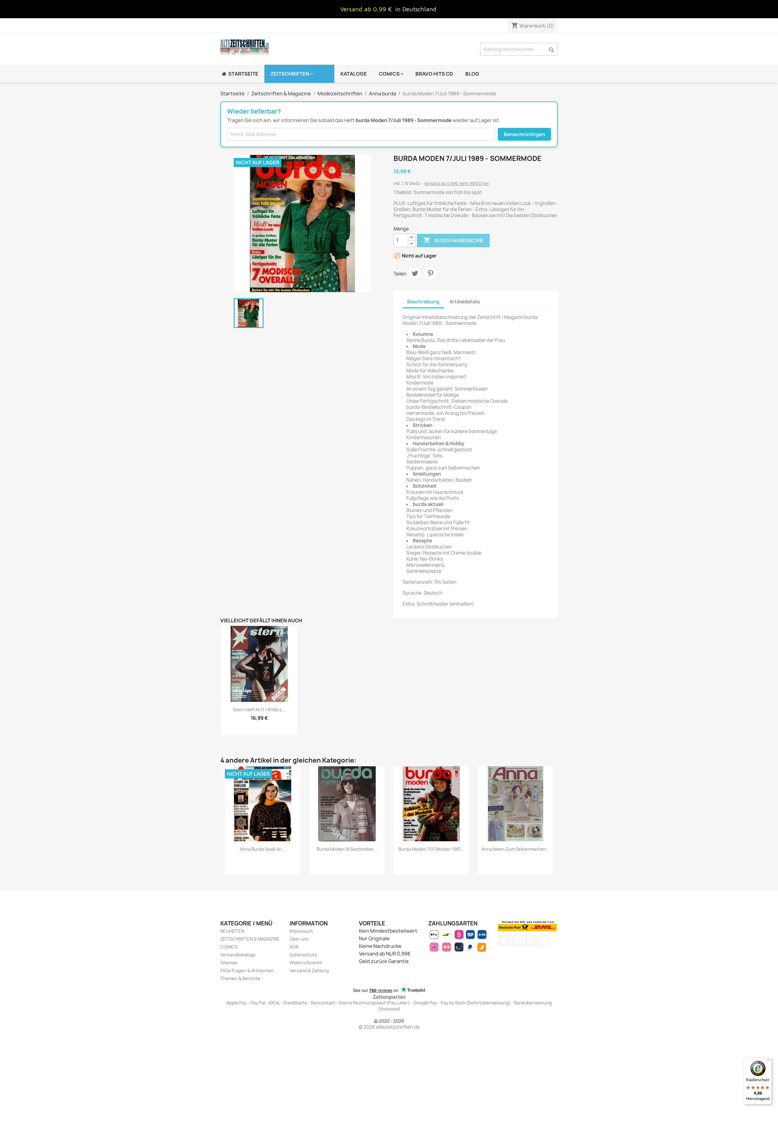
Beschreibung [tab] (423, 302)
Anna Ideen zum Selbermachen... (515, 849)
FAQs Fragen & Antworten (247, 970)
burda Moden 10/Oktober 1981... (431, 849)
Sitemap (228, 962)
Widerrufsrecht (306, 962)
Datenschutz (303, 955)
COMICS (229, 947)
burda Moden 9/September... (347, 849)
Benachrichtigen (524, 134)
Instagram (544, 940)
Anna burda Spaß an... (262, 849)
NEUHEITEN (232, 931)
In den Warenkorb (453, 240)
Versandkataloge (238, 955)
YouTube (517, 940)
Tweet (415, 273)
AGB (294, 947)
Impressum (301, 931)
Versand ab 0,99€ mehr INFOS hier (457, 183)
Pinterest (430, 273)
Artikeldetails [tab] (464, 302)
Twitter (504, 940)
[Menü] (768, 1061)
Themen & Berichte (240, 978)
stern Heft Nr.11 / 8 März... (259, 710)
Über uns (299, 939)
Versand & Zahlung (309, 970)
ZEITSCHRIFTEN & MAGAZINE (250, 939)
